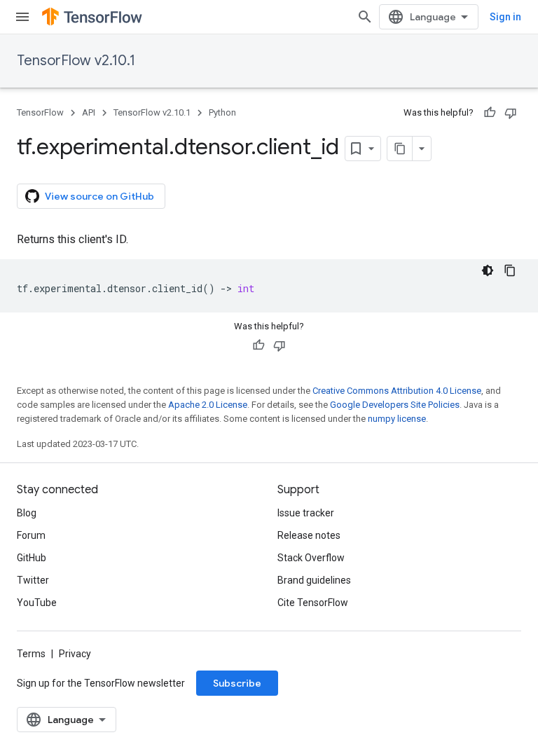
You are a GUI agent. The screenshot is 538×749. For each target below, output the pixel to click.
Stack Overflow (311, 557)
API (88, 112)
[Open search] (365, 16)
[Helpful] (489, 112)
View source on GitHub (99, 196)
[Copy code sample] (510, 270)
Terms (31, 653)
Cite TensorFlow (312, 602)
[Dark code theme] (487, 270)
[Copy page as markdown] (400, 148)
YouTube (37, 602)
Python (222, 112)
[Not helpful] (510, 112)
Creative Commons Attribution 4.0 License (396, 390)
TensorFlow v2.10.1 (76, 60)
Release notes (308, 535)
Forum (31, 535)
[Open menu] (22, 17)
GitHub (31, 557)
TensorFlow (40, 112)
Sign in (505, 16)
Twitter (33, 580)
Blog (26, 512)
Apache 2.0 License (207, 404)
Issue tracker (305, 512)
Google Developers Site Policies (395, 404)
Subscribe (237, 683)
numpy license (397, 418)
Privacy (75, 653)
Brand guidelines (314, 580)
